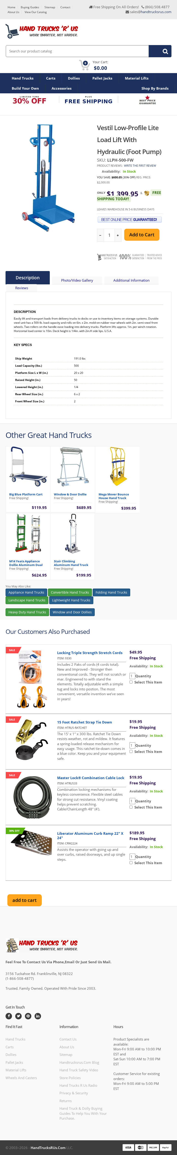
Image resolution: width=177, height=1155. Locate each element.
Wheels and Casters (21, 1077)
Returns (65, 1100)
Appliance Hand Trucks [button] (26, 592)
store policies (70, 1077)
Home (11, 7)
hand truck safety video (78, 1070)
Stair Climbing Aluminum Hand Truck (71, 563)
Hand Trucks (22, 78)
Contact (65, 7)
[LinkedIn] (38, 1016)
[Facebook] (9, 1016)
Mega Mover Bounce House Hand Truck (114, 496)
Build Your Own (25, 88)
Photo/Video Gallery (77, 280)
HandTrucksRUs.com (48, 1147)
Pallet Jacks (102, 78)
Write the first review (140, 166)
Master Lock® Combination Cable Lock (90, 777)
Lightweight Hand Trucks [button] (71, 600)
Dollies (74, 78)
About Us (13, 12)
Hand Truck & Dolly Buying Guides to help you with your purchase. (83, 1113)
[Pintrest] (28, 1016)
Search (157, 51)
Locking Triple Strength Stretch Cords (89, 652)
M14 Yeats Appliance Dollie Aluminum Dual (26, 563)
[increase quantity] (118, 235)
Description (28, 278)
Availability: (111, 171)
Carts (50, 78)
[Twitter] (18, 1016)
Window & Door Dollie (70, 494)
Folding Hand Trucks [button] (111, 592)
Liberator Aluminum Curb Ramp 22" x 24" (90, 835)
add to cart (24, 900)
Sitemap (49, 7)
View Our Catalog (36, 12)
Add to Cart (141, 235)
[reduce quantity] (100, 235)
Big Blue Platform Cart (26, 494)
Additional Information (131, 280)
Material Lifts (136, 78)
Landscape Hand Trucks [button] (27, 600)
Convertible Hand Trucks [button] (70, 592)
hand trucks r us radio (78, 1085)
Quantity (143, 676)
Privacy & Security (73, 1093)
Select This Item (147, 682)
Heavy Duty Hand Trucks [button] (27, 612)
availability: (139, 666)
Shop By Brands (155, 88)
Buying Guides (30, 7)
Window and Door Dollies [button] (72, 612)
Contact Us (68, 1039)
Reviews (21, 288)
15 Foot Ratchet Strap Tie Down (84, 722)
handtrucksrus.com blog (79, 1062)
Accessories (61, 88)
